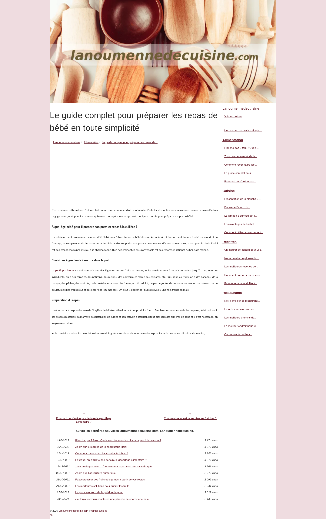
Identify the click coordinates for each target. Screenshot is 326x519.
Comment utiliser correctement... (243, 232)
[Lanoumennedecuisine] (163, 51)
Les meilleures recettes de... (241, 266)
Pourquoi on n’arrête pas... (240, 181)
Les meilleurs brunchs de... (240, 317)
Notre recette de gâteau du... (241, 258)
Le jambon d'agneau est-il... (241, 215)
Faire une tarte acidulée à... (240, 283)
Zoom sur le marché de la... (240, 156)
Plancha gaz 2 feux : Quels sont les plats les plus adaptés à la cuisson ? (118, 440)
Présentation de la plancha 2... (242, 198)
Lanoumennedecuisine (66, 142)
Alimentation (91, 142)
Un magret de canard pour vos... (243, 249)
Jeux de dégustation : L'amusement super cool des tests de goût (113, 466)
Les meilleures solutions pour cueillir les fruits (102, 486)
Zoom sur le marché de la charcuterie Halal (101, 446)
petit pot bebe (64, 270)
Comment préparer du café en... (243, 275)
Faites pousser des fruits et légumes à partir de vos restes (110, 479)
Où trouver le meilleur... (238, 334)
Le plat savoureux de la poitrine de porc (99, 492)
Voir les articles (233, 116)
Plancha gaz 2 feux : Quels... (241, 147)
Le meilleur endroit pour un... (241, 325)
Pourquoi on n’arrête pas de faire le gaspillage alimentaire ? (83, 420)
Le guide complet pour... (238, 172)
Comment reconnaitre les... (240, 164)
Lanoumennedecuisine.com (73, 510)
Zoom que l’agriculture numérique (95, 473)
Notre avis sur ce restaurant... (242, 300)
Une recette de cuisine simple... (243, 130)
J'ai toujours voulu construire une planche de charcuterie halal (112, 499)
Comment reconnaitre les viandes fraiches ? (190, 418)
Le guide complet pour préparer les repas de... (130, 142)
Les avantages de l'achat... (240, 223)
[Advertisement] (135, 172)
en (51, 515)
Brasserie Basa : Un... (237, 207)
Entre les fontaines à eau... (240, 309)
